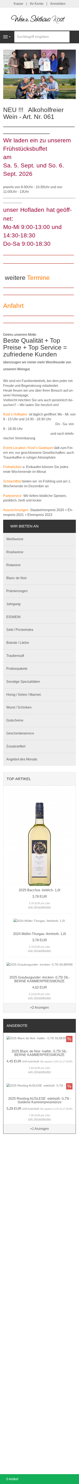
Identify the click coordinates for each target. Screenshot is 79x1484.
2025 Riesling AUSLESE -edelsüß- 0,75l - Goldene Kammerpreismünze (39, 1100)
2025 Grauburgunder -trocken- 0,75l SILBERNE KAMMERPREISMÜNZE (39, 979)
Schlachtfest (12, 481)
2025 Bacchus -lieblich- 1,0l (39, 890)
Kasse (18, 3)
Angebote (17, 1026)
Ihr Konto (36, 3)
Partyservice (12, 496)
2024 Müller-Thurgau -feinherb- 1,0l (39, 934)
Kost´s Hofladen (15, 414)
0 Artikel (12, 1479)
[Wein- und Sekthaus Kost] (39, 19)
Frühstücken (12, 467)
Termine (38, 277)
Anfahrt (13, 305)
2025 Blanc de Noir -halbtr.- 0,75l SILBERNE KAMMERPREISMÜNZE (40, 1053)
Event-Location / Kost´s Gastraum (28, 448)
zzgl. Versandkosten (39, 907)
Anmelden (58, 3)
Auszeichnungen (15, 510)
